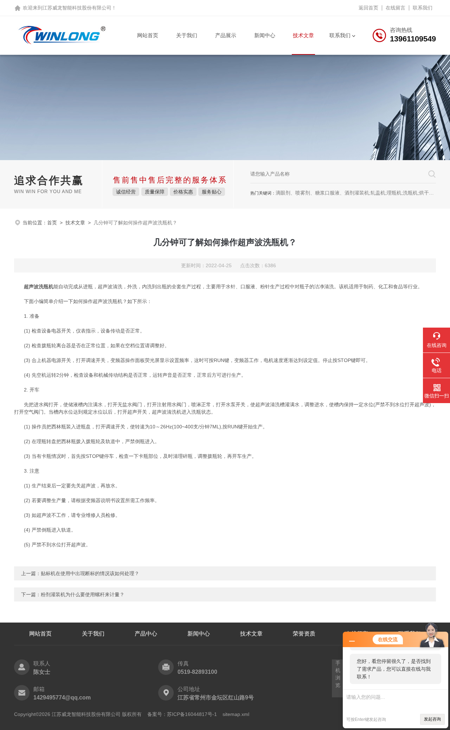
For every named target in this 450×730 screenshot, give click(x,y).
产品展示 (225, 35)
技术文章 (303, 35)
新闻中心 (264, 35)
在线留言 (395, 8)
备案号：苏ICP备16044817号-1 (182, 714)
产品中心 (146, 634)
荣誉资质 (304, 634)
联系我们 (422, 8)
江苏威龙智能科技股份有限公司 (77, 8)
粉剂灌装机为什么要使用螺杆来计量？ (82, 594)
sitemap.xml (236, 714)
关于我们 (186, 35)
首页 (52, 222)
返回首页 (368, 8)
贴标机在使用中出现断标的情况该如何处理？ (90, 573)
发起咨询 (432, 719)
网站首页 (147, 35)
